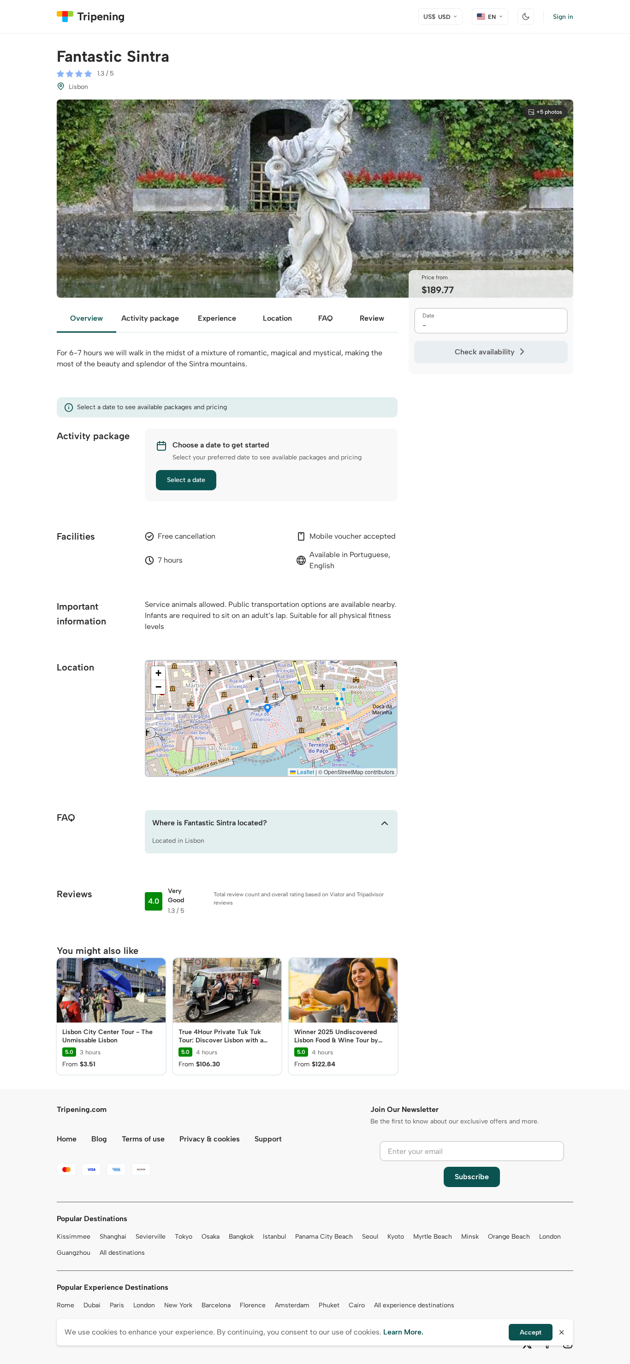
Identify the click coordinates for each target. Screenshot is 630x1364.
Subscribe (472, 1176)
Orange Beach (509, 1237)
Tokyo (183, 1237)
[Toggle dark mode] (525, 16)
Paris (117, 1305)
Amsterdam (292, 1305)
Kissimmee (73, 1237)
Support (268, 1139)
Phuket (329, 1305)
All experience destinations (414, 1305)
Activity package (150, 318)
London (550, 1237)
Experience (217, 318)
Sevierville (151, 1237)
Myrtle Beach (432, 1237)
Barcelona (216, 1305)
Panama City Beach (324, 1237)
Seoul (370, 1237)
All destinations (122, 1253)
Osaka (211, 1237)
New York (178, 1305)
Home (67, 1139)
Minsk (470, 1237)
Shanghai (113, 1237)
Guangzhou (73, 1253)
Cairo (357, 1305)
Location (277, 318)
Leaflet (305, 772)
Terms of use (143, 1139)
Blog (99, 1139)
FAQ (325, 318)
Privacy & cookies (209, 1139)
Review (372, 318)
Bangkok (241, 1237)
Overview (86, 318)
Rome (65, 1305)
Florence (253, 1305)
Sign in (563, 17)
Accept (530, 1332)
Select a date (186, 480)
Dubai (92, 1305)
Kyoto (395, 1237)
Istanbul (274, 1237)
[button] (267, 709)
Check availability (485, 351)
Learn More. (403, 1332)
